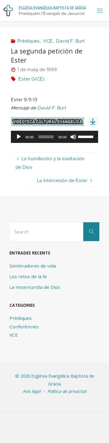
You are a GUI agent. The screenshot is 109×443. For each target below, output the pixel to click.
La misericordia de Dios (34, 287)
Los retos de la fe (28, 276)
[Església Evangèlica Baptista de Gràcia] (8, 10)
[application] (54, 137)
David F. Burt (70, 41)
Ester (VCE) (31, 79)
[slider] (86, 136)
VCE (48, 41)
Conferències (24, 327)
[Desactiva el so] (73, 137)
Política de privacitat (67, 391)
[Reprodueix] (19, 137)
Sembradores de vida (32, 266)
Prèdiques (28, 41)
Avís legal (32, 391)
